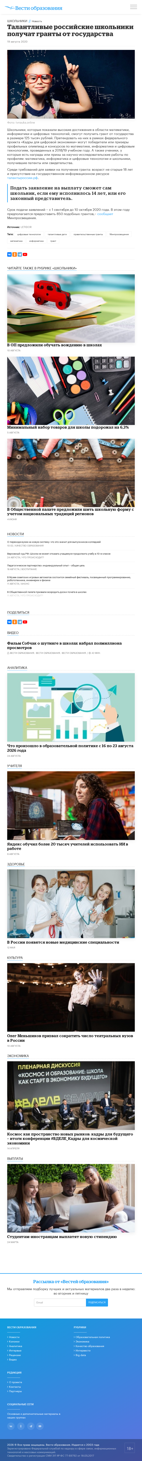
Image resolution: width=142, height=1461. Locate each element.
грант (53, 240)
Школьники (17, 20)
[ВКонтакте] (9, 254)
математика (16, 240)
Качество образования (29, 545)
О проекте (15, 1382)
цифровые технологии (29, 234)
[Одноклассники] (14, 254)
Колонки (14, 1341)
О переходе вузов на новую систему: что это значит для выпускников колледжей (54, 541)
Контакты (15, 1386)
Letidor (26, 227)
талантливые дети (57, 234)
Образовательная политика (93, 1337)
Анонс (25, 583)
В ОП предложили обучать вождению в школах (54, 345)
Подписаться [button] (97, 1302)
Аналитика (15, 1346)
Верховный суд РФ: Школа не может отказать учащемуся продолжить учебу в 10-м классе (58, 553)
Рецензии (15, 1355)
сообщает (105, 213)
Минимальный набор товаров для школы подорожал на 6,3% (68, 427)
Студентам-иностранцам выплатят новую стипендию (62, 1236)
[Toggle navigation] (134, 7)
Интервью (15, 1350)
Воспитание (29, 569)
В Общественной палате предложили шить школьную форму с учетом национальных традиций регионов (70, 511)
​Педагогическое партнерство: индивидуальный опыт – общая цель (45, 565)
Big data (81, 1355)
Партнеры (15, 1391)
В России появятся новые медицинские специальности (63, 942)
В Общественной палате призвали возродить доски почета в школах (47, 591)
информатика (36, 240)
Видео (13, 1359)
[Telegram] (20, 254)
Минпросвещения (119, 234)
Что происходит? (33, 557)
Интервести (83, 1350)
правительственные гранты (88, 234)
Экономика (82, 1341)
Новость (37, 21)
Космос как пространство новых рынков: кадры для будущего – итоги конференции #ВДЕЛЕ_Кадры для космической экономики (70, 1138)
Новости (14, 1337)
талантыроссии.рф (22, 177)
